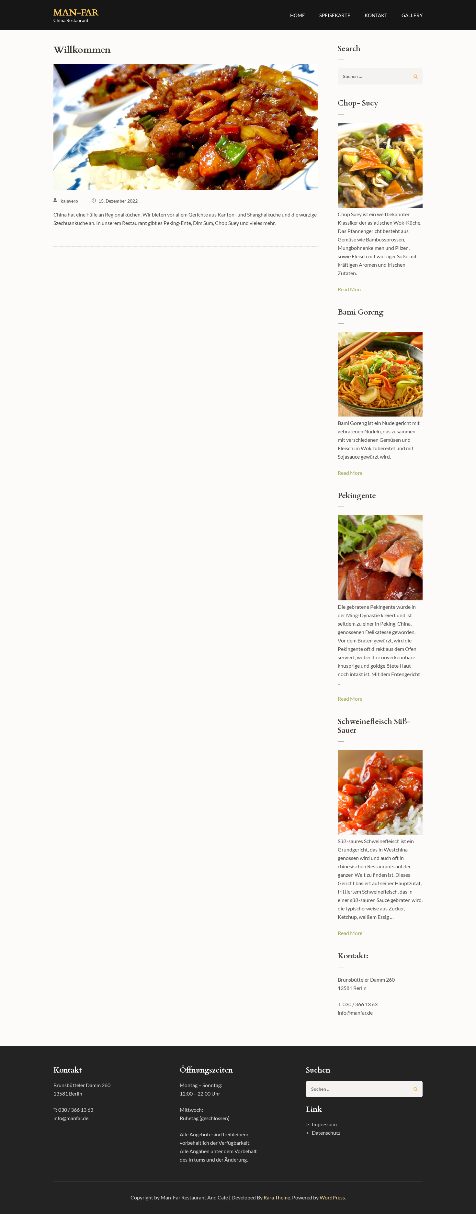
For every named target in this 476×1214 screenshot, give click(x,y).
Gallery (412, 15)
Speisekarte (334, 15)
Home (297, 15)
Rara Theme (277, 1197)
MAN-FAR (75, 12)
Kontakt (376, 15)
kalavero (69, 201)
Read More (350, 289)
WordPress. (333, 1197)
